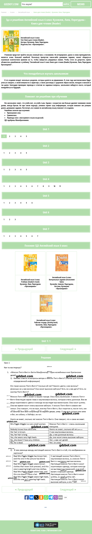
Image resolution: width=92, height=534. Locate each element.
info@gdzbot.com (54, 530)
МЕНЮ (80, 4)
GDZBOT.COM (11, 4)
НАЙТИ (66, 4)
